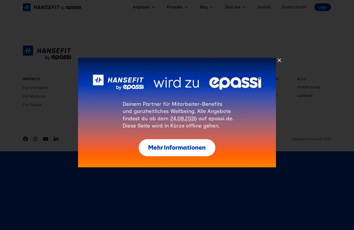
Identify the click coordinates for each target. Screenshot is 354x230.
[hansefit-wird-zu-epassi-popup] (177, 59)
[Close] (279, 60)
